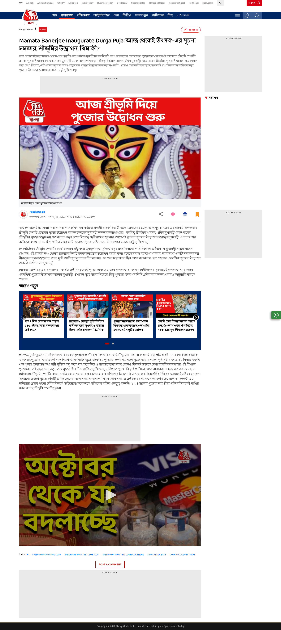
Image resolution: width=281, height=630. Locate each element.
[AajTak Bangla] (30, 16)
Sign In (252, 3)
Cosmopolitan (138, 3)
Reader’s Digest (177, 3)
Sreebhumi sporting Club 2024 (82, 555)
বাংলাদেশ (183, 15)
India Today (87, 3)
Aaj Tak (29, 3)
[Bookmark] (197, 216)
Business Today (105, 3)
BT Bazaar (122, 3)
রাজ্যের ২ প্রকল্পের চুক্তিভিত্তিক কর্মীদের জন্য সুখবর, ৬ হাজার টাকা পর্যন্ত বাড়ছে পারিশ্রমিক (86, 325)
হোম (54, 16)
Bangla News (26, 29)
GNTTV (61, 3)
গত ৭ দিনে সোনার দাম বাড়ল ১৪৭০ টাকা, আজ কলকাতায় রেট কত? (42, 325)
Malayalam (207, 3)
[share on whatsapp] (276, 315)
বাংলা (20, 3)
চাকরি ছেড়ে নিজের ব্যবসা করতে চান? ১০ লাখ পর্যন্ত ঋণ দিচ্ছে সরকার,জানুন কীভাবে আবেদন (176, 325)
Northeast (194, 3)
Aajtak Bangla (37, 212)
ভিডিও (127, 16)
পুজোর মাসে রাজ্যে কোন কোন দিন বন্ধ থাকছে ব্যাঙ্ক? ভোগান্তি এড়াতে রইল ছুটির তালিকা (131, 325)
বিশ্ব (170, 16)
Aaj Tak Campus (45, 3)
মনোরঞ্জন (141, 16)
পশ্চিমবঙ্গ (83, 16)
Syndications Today (174, 626)
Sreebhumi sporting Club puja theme (123, 555)
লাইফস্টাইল (101, 16)
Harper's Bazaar (157, 3)
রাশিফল (158, 16)
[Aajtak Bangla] (23, 214)
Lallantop (73, 3)
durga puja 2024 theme (182, 555)
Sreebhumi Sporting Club (46, 555)
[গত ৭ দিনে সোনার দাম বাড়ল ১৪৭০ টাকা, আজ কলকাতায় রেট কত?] (43, 306)
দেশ (116, 16)
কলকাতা (67, 16)
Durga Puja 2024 (157, 555)
